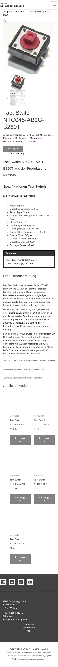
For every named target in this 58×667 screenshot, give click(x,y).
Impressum (29, 627)
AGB (29, 631)
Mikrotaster (17, 11)
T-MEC (19, 141)
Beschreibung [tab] (17, 153)
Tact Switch (30, 141)
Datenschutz (29, 624)
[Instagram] (3, 582)
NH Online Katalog (12, 5)
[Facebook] (12, 582)
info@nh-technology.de (15, 619)
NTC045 (29, 260)
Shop (6, 11)
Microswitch (36, 138)
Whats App (8, 616)
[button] (4, 20)
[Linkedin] (21, 582)
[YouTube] (30, 582)
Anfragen (13, 149)
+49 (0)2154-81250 (13, 613)
